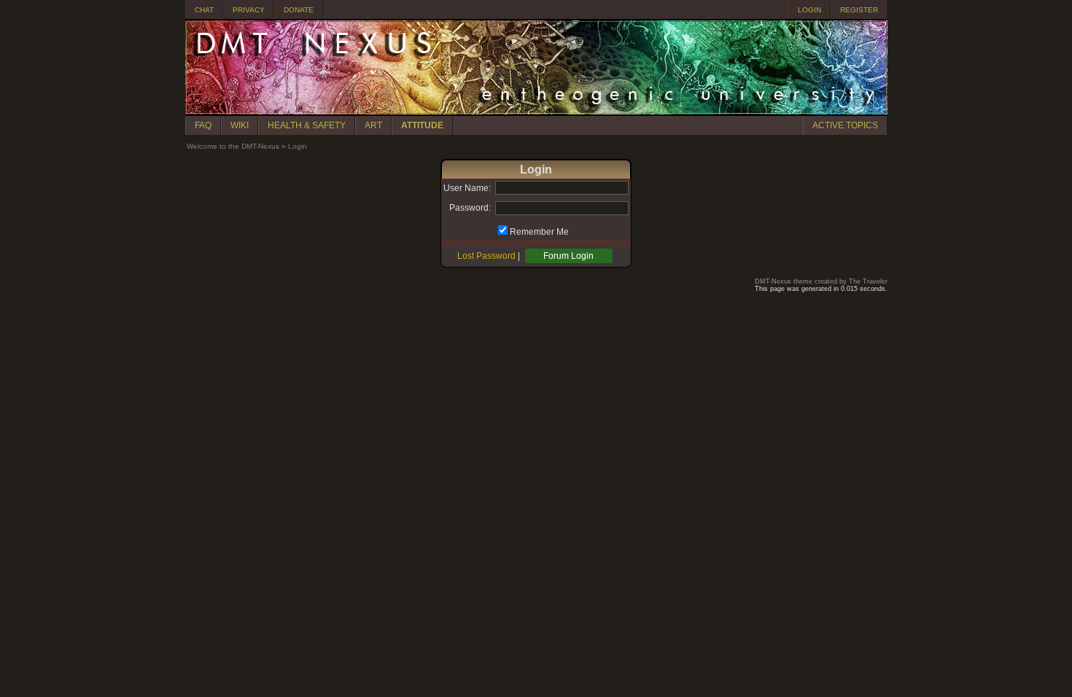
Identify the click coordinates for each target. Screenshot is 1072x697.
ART (373, 125)
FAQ (203, 125)
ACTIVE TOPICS (845, 125)
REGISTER (859, 10)
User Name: (467, 188)
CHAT (204, 10)
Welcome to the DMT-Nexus (233, 146)
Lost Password (486, 256)
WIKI (239, 125)
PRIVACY (249, 10)
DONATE (299, 10)
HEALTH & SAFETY (307, 125)
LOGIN (809, 10)
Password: (470, 208)
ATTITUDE (422, 125)
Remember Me (539, 232)
